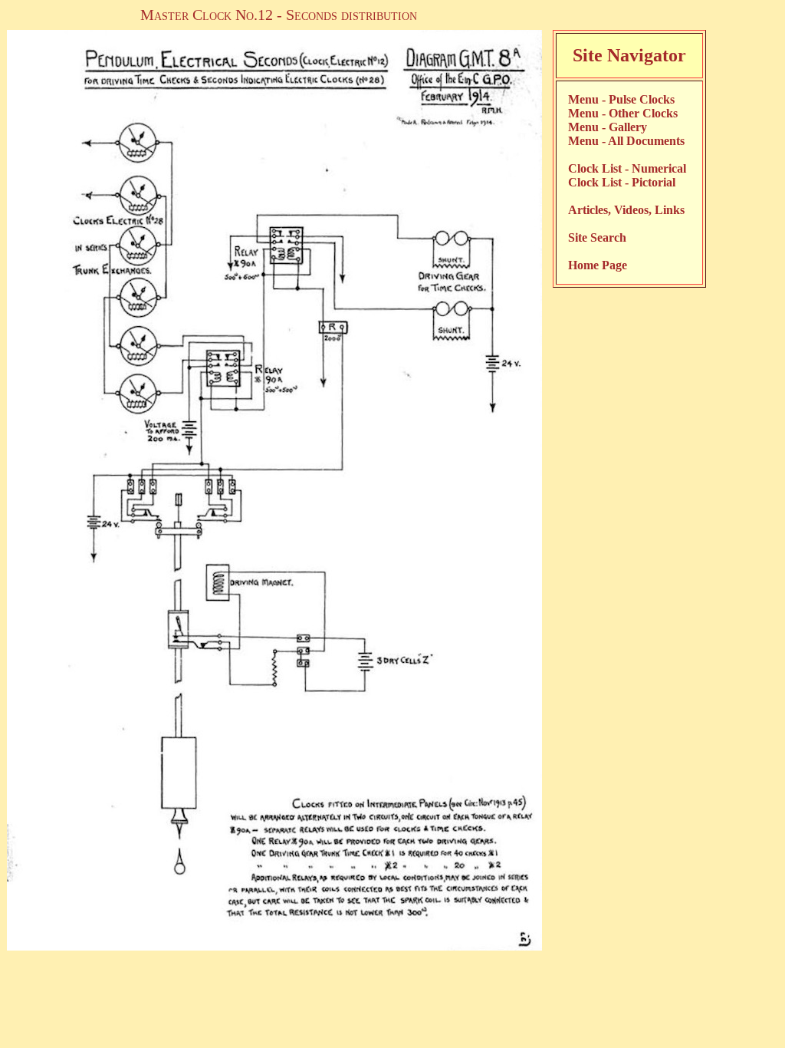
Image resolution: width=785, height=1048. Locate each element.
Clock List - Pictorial (621, 182)
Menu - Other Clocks (623, 113)
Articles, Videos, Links (626, 209)
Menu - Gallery (607, 126)
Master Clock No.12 (206, 14)
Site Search (597, 237)
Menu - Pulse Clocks (621, 99)
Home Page (597, 265)
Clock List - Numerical (627, 168)
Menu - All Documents (626, 140)
